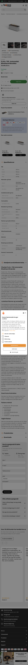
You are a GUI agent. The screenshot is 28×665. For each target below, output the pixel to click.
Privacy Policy (12, 330)
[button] (14, 352)
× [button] (25, 312)
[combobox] (23, 313)
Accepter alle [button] (14, 345)
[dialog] (14, 332)
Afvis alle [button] (14, 349)
